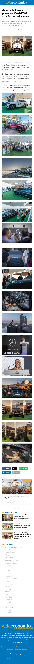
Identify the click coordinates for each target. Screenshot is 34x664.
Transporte (9, 610)
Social (7, 605)
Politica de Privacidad (15, 658)
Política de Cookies (26, 658)
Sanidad (8, 602)
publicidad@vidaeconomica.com (17, 649)
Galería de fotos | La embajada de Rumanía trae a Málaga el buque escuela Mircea (16, 497)
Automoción (9, 566)
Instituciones (9, 592)
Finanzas (8, 581)
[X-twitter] (17, 655)
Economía (8, 576)
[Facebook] (12, 655)
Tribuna (7, 555)
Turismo (8, 613)
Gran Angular (10, 550)
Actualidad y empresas (13, 547)
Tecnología (9, 607)
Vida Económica (11, 33)
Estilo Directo (10, 552)
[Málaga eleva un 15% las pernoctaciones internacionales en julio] (7, 517)
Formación (9, 584)
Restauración (10, 599)
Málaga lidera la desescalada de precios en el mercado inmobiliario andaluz (23, 525)
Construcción (10, 571)
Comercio (8, 568)
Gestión (7, 586)
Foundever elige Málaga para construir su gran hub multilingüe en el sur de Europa (22, 535)
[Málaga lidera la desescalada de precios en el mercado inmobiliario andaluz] (7, 526)
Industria (8, 589)
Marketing (8, 597)
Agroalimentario (11, 563)
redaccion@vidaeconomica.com (20, 647)
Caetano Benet (7, 76)
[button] (6, 468)
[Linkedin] (21, 655)
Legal (6, 594)
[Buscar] (29, 3)
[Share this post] (22, 29)
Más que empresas (12, 560)
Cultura (7, 573)
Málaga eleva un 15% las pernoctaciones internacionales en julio (21, 516)
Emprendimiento (11, 579)
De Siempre (9, 558)
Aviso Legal (6, 658)
